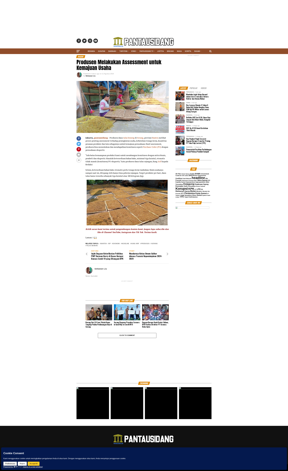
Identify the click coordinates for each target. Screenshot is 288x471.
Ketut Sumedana (189, 186)
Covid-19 (178, 175)
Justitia (160, 51)
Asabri (192, 174)
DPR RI (191, 175)
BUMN (197, 174)
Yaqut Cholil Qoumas (191, 197)
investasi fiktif (192, 180)
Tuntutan (123, 51)
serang (154, 243)
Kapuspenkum (190, 182)
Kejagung (188, 184)
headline (125, 243)
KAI (209, 180)
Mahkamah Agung (183, 191)
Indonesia (185, 180)
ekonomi (116, 243)
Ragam (197, 51)
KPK (191, 188)
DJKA (186, 175)
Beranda (91, 51)
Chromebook (205, 174)
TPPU (182, 197)
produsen (145, 243)
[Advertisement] (144, 15)
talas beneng (92, 245)
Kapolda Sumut (180, 182)
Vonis (133, 51)
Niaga (179, 51)
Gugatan (101, 51)
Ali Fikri (178, 174)
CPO (183, 175)
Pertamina (189, 193)
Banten (104, 243)
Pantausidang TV (146, 51)
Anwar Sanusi (185, 174)
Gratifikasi (179, 178)
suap (182, 195)
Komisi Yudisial (200, 186)
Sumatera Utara (190, 195)
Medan (193, 191)
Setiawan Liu (91, 76)
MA (202, 189)
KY (195, 189)
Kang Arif (135, 243)
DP (110, 243)
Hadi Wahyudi (187, 178)
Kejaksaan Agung (201, 184)
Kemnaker (179, 186)
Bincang (170, 51)
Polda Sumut (201, 193)
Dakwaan (112, 51)
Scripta (188, 51)
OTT (182, 193)
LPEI (199, 189)
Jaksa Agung (202, 180)
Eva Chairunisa (200, 175)
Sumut (199, 195)
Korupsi (182, 188)
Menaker (199, 191)
